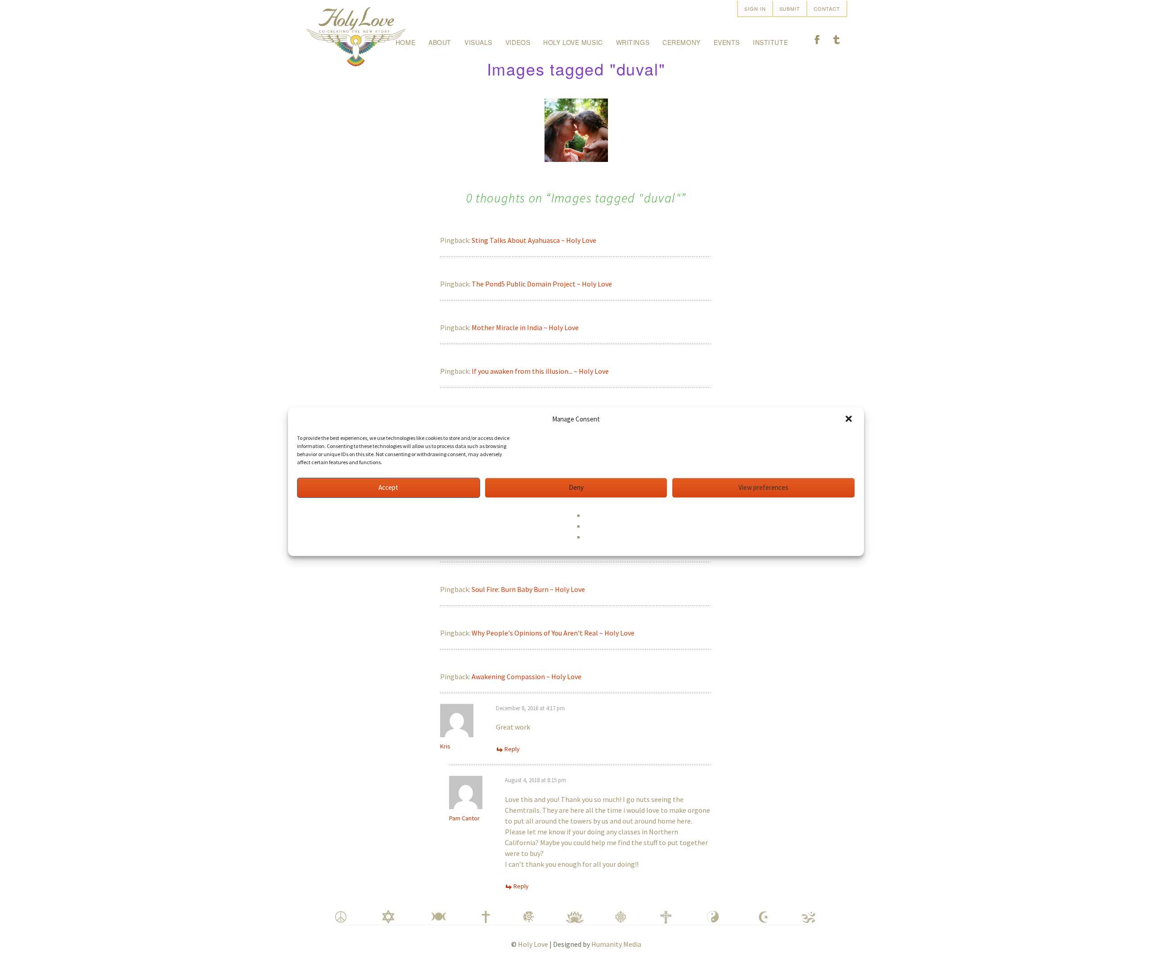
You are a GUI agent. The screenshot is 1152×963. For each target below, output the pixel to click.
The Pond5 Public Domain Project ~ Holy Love (542, 283)
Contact (827, 8)
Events (727, 42)
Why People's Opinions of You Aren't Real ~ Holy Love (553, 632)
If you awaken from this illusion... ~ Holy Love (540, 371)
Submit (789, 8)
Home (405, 42)
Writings (632, 42)
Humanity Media (616, 944)
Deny (576, 487)
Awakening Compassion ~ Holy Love (526, 676)
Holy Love (533, 944)
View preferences (763, 487)
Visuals (478, 42)
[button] (849, 419)
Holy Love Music (573, 42)
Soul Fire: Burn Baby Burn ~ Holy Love (528, 589)
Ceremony (681, 42)
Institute (770, 42)
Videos (517, 42)
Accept (388, 487)
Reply (512, 749)
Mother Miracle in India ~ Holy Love (525, 327)
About (439, 42)
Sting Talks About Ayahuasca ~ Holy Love (534, 240)
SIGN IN (754, 8)
